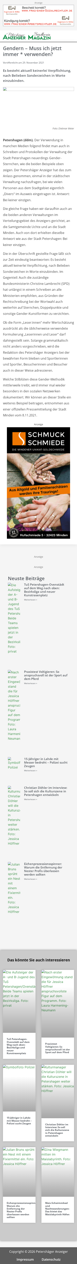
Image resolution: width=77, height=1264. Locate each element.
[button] (65, 36)
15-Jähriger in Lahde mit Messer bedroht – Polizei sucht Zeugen (46, 762)
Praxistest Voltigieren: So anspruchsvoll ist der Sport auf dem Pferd (45, 675)
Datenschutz (51, 1259)
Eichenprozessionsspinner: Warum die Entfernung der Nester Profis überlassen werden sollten (43, 869)
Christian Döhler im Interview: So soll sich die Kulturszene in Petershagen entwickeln (45, 791)
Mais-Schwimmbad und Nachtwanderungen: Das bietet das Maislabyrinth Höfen (57, 1208)
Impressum (25, 1259)
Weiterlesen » (30, 599)
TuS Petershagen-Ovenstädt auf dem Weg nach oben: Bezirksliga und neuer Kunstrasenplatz (44, 589)
